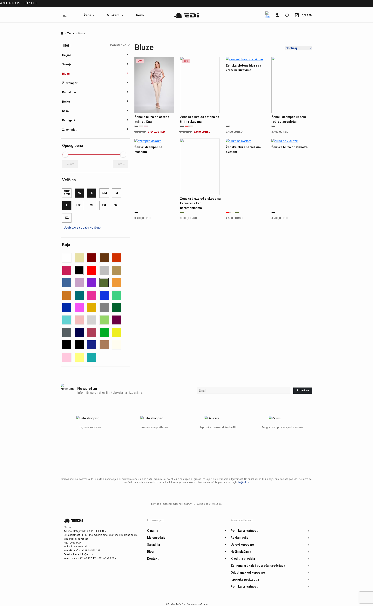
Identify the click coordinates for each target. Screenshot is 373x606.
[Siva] (104, 307)
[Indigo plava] (91, 344)
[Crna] (79, 270)
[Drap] (116, 270)
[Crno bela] (66, 344)
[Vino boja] (91, 332)
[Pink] (91, 295)
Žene (70, 33)
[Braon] (104, 258)
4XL (66, 217)
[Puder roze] (66, 357)
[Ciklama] (66, 270)
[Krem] (116, 344)
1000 (69, 164)
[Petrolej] (79, 295)
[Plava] (104, 295)
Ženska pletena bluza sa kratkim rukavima (243, 68)
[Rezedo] (116, 295)
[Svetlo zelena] (104, 320)
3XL (116, 205)
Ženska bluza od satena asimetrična (151, 119)
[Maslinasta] (104, 282)
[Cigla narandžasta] (116, 258)
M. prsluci (110, 3)
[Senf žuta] (91, 307)
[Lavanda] (79, 282)
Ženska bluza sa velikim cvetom (243, 149)
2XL (104, 205)
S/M (104, 193)
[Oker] (66, 295)
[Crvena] (91, 270)
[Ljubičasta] (91, 282)
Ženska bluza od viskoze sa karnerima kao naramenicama (200, 203)
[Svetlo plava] (66, 320)
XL (91, 205)
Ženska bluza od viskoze (289, 147)
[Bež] (79, 258)
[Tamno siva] (66, 332)
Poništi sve (118, 45)
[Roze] (79, 307)
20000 (120, 164)
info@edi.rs (242, 482)
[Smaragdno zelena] (116, 307)
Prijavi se (303, 390)
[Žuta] (116, 332)
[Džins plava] (66, 282)
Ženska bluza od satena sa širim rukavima (199, 119)
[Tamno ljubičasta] (116, 320)
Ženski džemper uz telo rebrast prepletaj (288, 119)
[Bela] (66, 258)
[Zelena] (104, 332)
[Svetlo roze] (79, 320)
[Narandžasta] (116, 282)
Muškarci (67, 3)
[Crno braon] (79, 344)
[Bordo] (91, 258)
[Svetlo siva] (91, 320)
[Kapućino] (104, 344)
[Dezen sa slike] (104, 270)
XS (79, 193)
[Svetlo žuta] (79, 357)
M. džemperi (88, 3)
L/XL (79, 205)
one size (67, 193)
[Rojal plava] (66, 307)
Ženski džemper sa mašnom (148, 149)
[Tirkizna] (91, 357)
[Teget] (79, 332)
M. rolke (128, 3)
